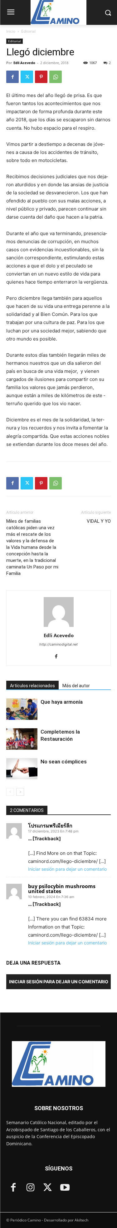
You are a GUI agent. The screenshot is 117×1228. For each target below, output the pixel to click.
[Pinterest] (41, 77)
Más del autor (76, 685)
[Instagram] (30, 1188)
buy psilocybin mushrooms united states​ (61, 889)
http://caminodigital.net (58, 644)
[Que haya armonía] (21, 709)
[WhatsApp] (55, 77)
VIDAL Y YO (99, 521)
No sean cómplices (64, 761)
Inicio (10, 31)
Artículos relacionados (32, 685)
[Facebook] (12, 77)
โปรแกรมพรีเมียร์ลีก (50, 825)
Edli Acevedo (24, 62)
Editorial (28, 31)
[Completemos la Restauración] (21, 739)
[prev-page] (10, 792)
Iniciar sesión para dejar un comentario (67, 869)
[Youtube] (65, 1188)
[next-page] (20, 792)
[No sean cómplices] (21, 768)
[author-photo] (59, 626)
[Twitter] (27, 77)
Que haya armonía (62, 702)
